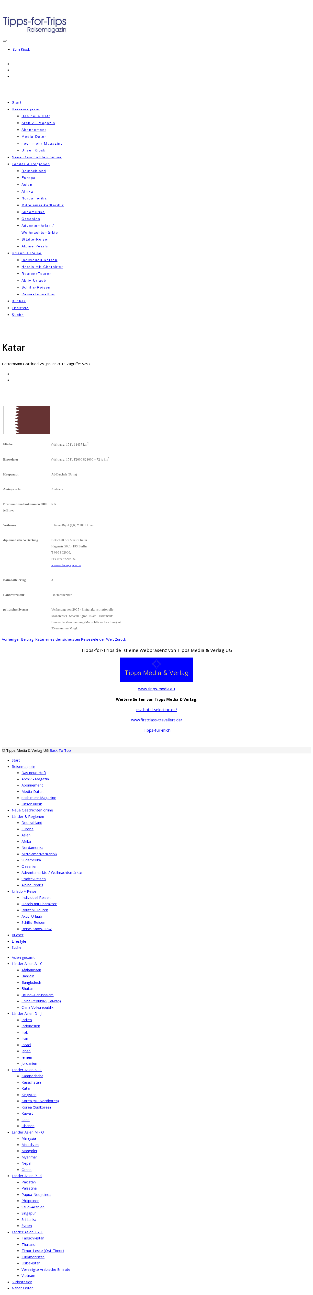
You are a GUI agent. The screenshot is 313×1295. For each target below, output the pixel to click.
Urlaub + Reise (27, 253)
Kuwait (27, 1113)
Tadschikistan (33, 1238)
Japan (26, 1050)
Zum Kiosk (21, 49)
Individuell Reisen (39, 260)
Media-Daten (34, 137)
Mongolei (29, 1150)
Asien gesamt (23, 957)
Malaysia (29, 1138)
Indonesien (31, 1025)
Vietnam (28, 1275)
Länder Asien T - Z (27, 1231)
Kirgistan (29, 1094)
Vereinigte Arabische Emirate (46, 1269)
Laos (26, 1119)
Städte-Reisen (36, 239)
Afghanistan (31, 969)
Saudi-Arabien (33, 1206)
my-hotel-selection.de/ (156, 709)
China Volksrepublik (37, 1007)
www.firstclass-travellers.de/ (156, 720)
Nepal (26, 1163)
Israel (26, 1044)
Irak (25, 1032)
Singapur (29, 1213)
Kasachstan (31, 1082)
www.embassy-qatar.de (66, 565)
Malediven (30, 1144)
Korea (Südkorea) (36, 1107)
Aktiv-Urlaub (34, 280)
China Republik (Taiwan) (41, 1000)
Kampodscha (32, 1075)
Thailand (28, 1244)
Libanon (28, 1125)
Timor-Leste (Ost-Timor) (43, 1250)
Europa (29, 178)
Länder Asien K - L (27, 1069)
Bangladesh (31, 982)
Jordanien (29, 1063)
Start (17, 102)
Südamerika (33, 212)
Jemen (27, 1057)
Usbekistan (31, 1262)
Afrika (27, 191)
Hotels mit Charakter (42, 267)
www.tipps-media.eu (156, 689)
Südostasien (22, 1281)
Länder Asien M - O (28, 1132)
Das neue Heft (36, 116)
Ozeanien (31, 219)
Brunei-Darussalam (38, 994)
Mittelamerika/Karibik (43, 205)
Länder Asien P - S (27, 1175)
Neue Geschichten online (37, 157)
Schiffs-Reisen (36, 287)
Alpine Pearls (35, 246)
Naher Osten (23, 1287)
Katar (26, 1088)
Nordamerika (34, 198)
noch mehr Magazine (42, 143)
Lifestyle (20, 308)
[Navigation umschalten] (5, 41)
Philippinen (30, 1200)
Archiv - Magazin (38, 123)
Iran (25, 1038)
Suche (18, 315)
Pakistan (29, 1181)
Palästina (29, 1188)
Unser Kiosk (33, 150)
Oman (27, 1169)
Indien (27, 1019)
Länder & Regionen (31, 164)
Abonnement (34, 130)
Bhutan (27, 988)
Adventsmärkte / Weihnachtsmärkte (52, 872)
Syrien (27, 1225)
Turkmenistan (33, 1256)
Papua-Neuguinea (36, 1194)
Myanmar (29, 1157)
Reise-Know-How (38, 294)
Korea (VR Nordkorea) (40, 1100)
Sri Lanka (29, 1219)
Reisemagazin (26, 109)
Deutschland (34, 171)
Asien (27, 184)
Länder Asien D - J (27, 1013)
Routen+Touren (37, 274)
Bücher (19, 301)
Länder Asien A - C (27, 963)
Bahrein (28, 975)
